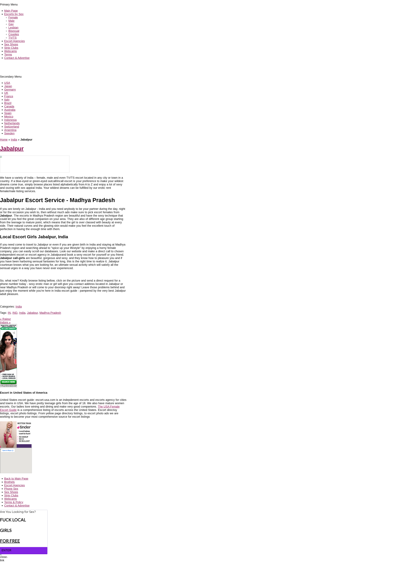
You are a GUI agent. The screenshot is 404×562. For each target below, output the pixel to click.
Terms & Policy (13, 502)
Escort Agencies (14, 41)
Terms (8, 54)
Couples (13, 34)
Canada (9, 106)
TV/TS (12, 37)
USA (7, 82)
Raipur (5, 319)
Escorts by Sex (14, 14)
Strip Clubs (11, 47)
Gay (11, 24)
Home (4, 139)
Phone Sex (11, 488)
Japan (8, 86)
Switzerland (11, 126)
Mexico (8, 116)
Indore (5, 322)
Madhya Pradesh (50, 312)
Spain (7, 113)
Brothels (9, 482)
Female (13, 17)
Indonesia (10, 119)
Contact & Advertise (17, 57)
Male (11, 20)
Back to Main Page (16, 478)
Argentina (10, 130)
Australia (9, 109)
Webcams (10, 51)
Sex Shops (11, 44)
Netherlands (12, 123)
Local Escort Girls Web (14, 64)
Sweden (9, 133)
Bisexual (13, 31)
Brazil (7, 103)
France (8, 96)
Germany (10, 89)
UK (6, 93)
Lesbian (13, 27)
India (14, 139)
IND (14, 312)
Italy (7, 99)
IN (9, 312)
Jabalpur (12, 148)
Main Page (11, 10)
